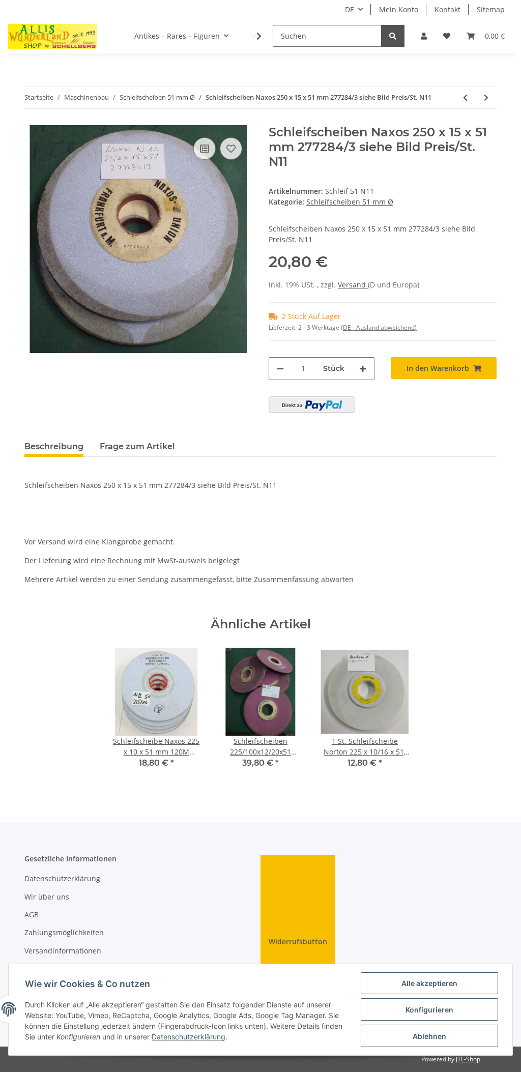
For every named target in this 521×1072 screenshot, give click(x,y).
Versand (353, 284)
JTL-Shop (468, 1059)
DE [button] (349, 9)
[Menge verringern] (280, 369)
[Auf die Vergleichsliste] (204, 148)
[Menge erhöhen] (363, 369)
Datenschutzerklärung (62, 878)
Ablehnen (429, 1036)
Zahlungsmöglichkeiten (64, 932)
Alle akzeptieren (429, 983)
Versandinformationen (62, 950)
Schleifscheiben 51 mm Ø (349, 202)
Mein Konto (398, 9)
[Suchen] (392, 36)
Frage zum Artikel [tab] (137, 446)
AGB (31, 914)
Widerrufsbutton (298, 941)
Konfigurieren (429, 1009)
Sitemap (491, 9)
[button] (424, 35)
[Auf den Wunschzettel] (231, 148)
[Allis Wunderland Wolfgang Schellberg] (53, 36)
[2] (312, 404)
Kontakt (447, 9)
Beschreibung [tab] (53, 446)
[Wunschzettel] (446, 35)
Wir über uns (46, 897)
